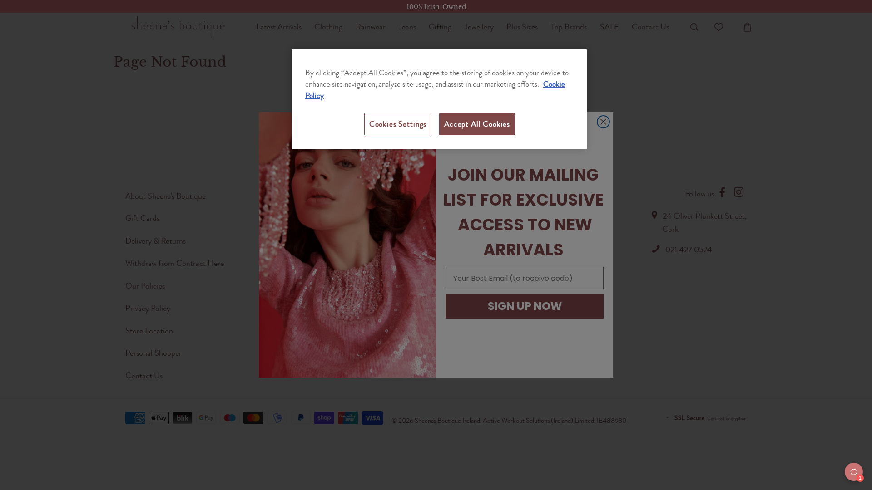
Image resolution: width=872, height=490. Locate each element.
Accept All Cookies (477, 123)
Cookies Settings (397, 123)
